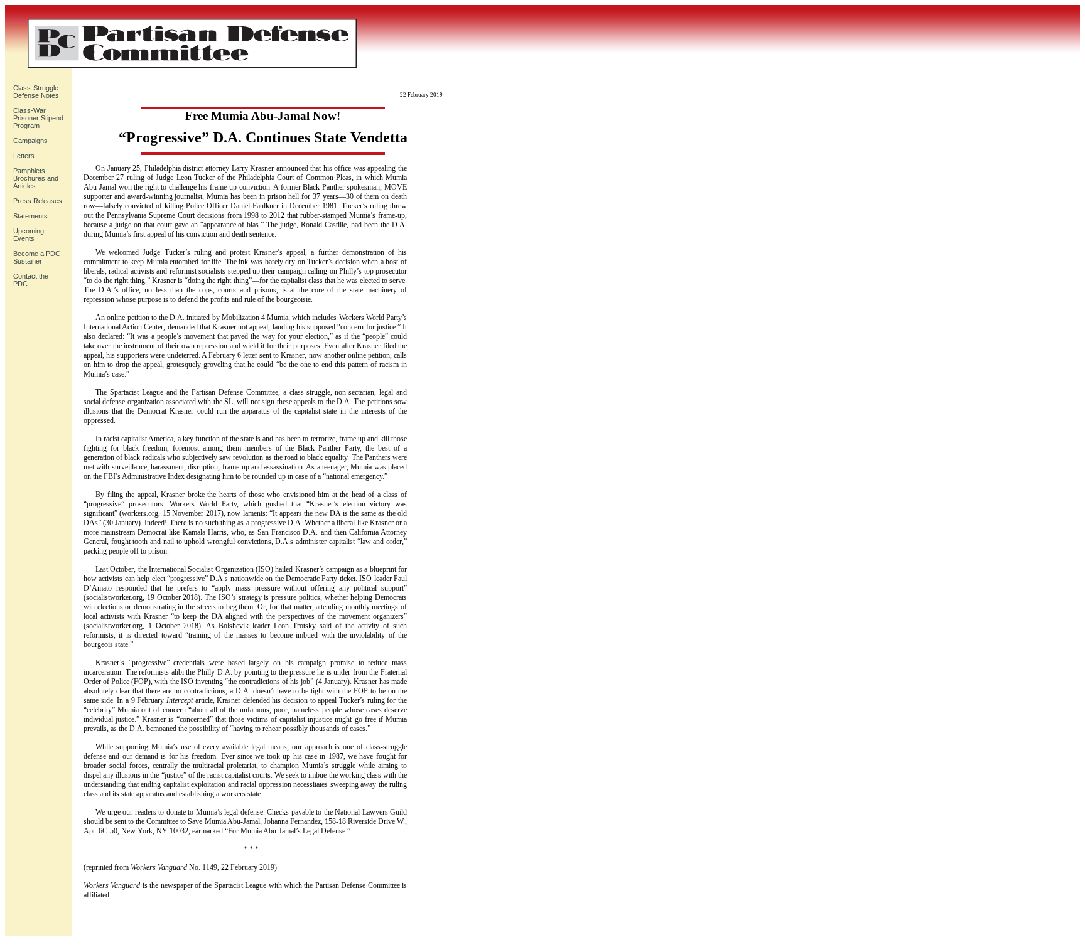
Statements (30, 216)
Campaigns (30, 140)
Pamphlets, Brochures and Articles (35, 178)
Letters (24, 155)
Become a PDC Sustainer (36, 257)
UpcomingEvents (28, 234)
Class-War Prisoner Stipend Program (38, 118)
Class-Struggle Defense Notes (36, 91)
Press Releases (37, 201)
